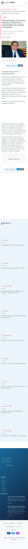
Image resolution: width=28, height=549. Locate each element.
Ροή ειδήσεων (12, 523)
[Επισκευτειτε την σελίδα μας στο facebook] (9, 533)
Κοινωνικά (5, 240)
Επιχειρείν (4, 490)
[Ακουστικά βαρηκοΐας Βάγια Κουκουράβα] (14, 184)
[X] (13, 533)
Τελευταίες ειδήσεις (6, 9)
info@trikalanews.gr (8, 458)
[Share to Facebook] (4, 60)
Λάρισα (5, 381)
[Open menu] (25, 2)
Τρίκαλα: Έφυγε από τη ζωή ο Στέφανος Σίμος (12, 245)
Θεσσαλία (4, 482)
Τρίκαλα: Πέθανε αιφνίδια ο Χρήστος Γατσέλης (13, 268)
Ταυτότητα (18, 526)
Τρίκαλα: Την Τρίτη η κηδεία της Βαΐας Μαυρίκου (13, 363)
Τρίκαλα (3, 480)
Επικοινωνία (13, 529)
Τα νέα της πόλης (7, 286)
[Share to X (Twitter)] (7, 60)
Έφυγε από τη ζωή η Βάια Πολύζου (16, 496)
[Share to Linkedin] (10, 60)
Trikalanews (16, 159)
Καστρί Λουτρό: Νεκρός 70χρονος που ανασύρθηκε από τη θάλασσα (16, 507)
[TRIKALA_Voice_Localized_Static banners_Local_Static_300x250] (14, 113)
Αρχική (5, 523)
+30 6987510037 (7, 460)
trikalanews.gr (14, 539)
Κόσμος (3, 486)
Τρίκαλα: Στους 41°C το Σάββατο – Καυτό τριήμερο (13, 435)
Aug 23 (10, 515)
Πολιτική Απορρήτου (10, 526)
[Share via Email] (12, 60)
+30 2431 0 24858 (7, 462)
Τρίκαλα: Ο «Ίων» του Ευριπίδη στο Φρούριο (12, 340)
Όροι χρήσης (19, 523)
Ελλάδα (14, 9)
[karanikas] (14, 203)
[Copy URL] (15, 60)
